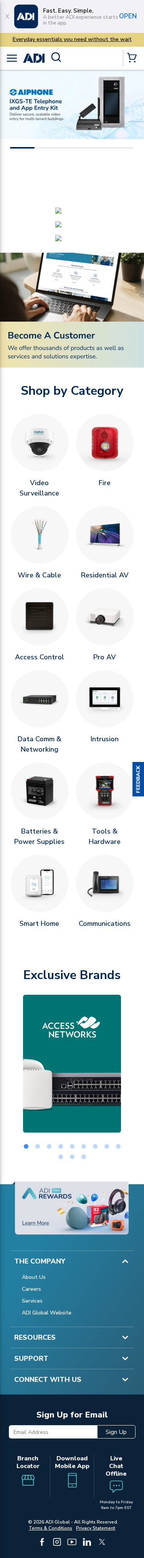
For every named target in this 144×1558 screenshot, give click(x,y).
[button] (138, 779)
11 (72, 1157)
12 (84, 1157)
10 (61, 1157)
